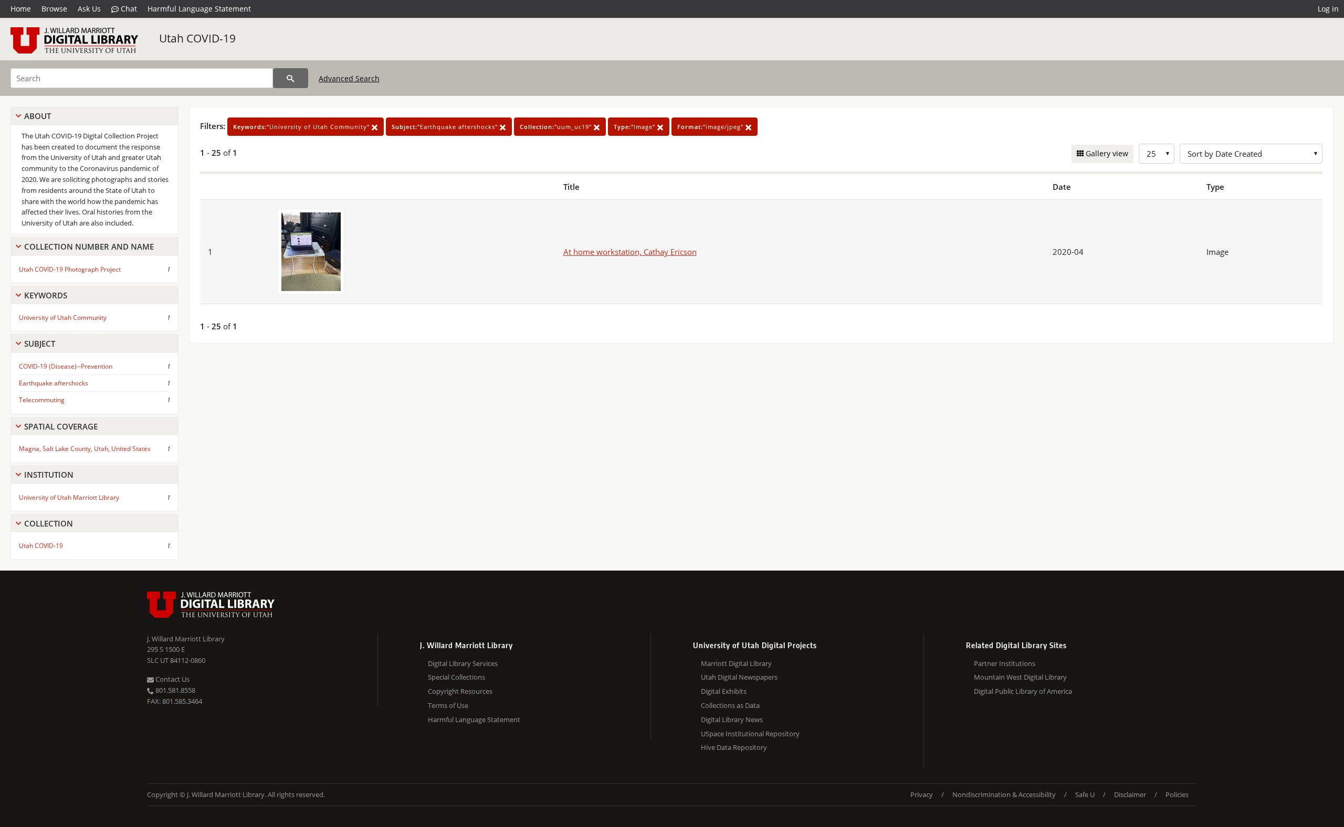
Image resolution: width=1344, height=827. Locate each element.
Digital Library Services (463, 663)
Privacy (921, 794)
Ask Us (89, 9)
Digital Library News (732, 719)
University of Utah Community (63, 317)
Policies (1177, 794)
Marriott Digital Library (736, 663)
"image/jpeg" (711, 127)
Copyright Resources (460, 691)
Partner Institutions (1004, 663)
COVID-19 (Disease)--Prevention (65, 366)
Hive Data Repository (734, 747)
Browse (54, 9)
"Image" (635, 127)
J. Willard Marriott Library (186, 638)
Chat (128, 9)
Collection (48, 523)
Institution (49, 474)
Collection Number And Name (89, 246)
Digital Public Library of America (1023, 691)
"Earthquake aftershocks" (446, 127)
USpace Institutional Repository (750, 733)
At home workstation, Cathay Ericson (630, 251)
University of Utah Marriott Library (69, 497)
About (37, 116)
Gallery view (1106, 153)
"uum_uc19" (557, 127)
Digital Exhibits (724, 691)
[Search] (290, 78)
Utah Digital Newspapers (739, 677)
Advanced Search (349, 78)
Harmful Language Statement (199, 9)
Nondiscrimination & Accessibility (1004, 794)
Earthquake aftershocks (53, 383)
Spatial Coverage (61, 426)
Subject (39, 343)
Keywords (45, 295)
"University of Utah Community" (302, 127)
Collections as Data (730, 705)
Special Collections (456, 677)
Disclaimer (1130, 794)
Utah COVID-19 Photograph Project (70, 269)
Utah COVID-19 (197, 38)
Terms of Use (448, 705)
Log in (1328, 9)
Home (20, 9)
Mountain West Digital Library (1020, 677)
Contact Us (172, 679)
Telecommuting (42, 399)
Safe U (1085, 794)
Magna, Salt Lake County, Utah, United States (85, 448)
